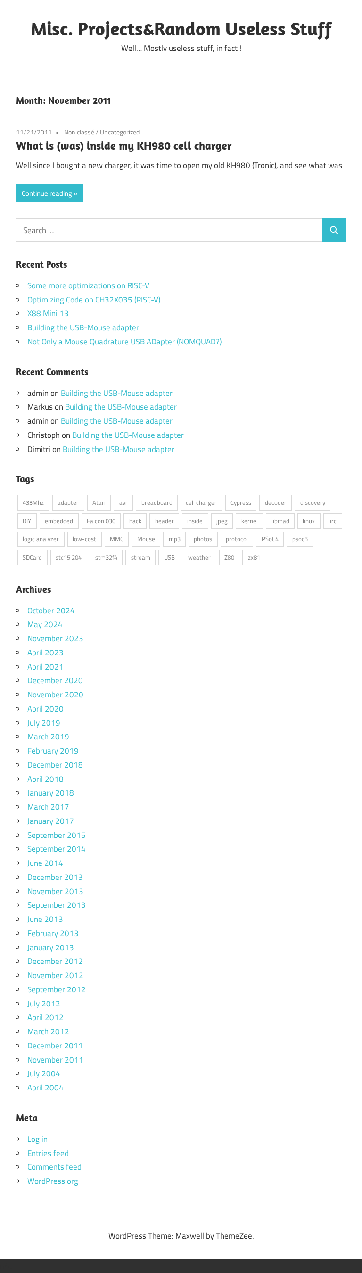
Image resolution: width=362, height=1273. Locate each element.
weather (199, 557)
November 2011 (55, 1060)
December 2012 (55, 961)
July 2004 (43, 1073)
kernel (249, 521)
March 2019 (48, 736)
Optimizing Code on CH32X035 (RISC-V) (93, 299)
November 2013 (55, 891)
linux (309, 521)
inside (195, 521)
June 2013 (45, 919)
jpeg (222, 521)
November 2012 (55, 975)
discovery (312, 502)
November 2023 (55, 638)
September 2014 (56, 849)
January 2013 (50, 947)
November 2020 (55, 694)
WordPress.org (52, 1181)
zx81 (254, 557)
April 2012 (45, 1017)
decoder (276, 502)
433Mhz (33, 502)
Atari (99, 502)
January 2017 (50, 821)
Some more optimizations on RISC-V (88, 285)
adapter (68, 502)
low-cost (84, 539)
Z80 (229, 557)
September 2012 (56, 989)
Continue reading (47, 193)
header (164, 521)
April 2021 (45, 667)
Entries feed (48, 1153)
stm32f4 (106, 557)
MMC (116, 539)
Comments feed (54, 1167)
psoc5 (300, 539)
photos (203, 539)
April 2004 (45, 1087)
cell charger (201, 502)
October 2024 (51, 610)
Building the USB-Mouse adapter (83, 327)
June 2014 (45, 863)
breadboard (157, 502)
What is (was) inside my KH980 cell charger (124, 145)
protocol (237, 539)
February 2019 (53, 751)
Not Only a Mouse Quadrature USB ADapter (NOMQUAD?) (124, 341)
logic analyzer (41, 539)
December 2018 (55, 765)
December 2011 (55, 1045)
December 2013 (55, 877)
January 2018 (50, 793)
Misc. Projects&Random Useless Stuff (181, 28)
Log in (37, 1139)
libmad (280, 521)
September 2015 (56, 835)
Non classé (79, 132)
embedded (59, 521)
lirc (333, 521)
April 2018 (45, 779)
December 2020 (55, 680)
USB (169, 557)
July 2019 (43, 723)
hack (135, 521)
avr (123, 502)
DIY (27, 521)
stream (140, 557)
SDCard (32, 557)
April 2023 (45, 652)
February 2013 (53, 933)
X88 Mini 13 (48, 313)
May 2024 (45, 624)
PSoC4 (270, 539)
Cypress (240, 502)
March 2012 (48, 1031)
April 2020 (45, 709)
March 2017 (48, 807)
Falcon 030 (101, 521)
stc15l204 (69, 557)
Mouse (146, 539)
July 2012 (43, 1003)
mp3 (175, 539)
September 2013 (56, 905)
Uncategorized (120, 132)
